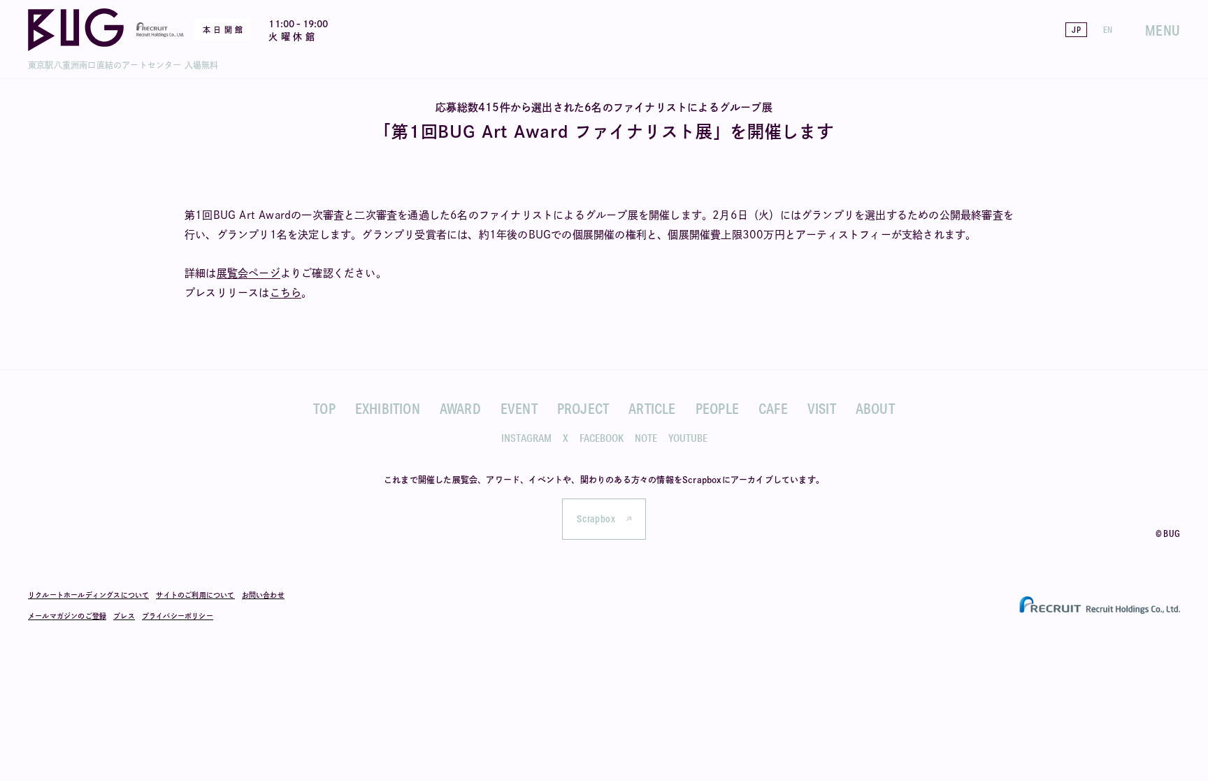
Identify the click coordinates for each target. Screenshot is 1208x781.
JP (1076, 30)
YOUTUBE (687, 438)
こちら (286, 292)
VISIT (821, 408)
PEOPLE (717, 408)
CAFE (773, 408)
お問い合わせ (263, 595)
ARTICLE (651, 408)
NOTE (646, 438)
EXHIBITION (387, 408)
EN (1107, 30)
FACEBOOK (602, 438)
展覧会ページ (248, 273)
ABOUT (875, 408)
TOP (324, 408)
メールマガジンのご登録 (67, 615)
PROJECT (583, 408)
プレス (124, 615)
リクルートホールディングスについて (88, 595)
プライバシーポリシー (177, 615)
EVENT (519, 408)
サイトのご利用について (195, 595)
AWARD (460, 408)
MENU (1162, 30)
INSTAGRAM (526, 438)
